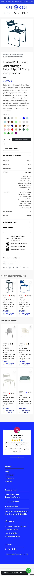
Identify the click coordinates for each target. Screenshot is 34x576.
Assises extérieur (17, 54)
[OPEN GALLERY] (17, 33)
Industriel (28, 172)
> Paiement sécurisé (11, 529)
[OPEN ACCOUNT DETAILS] (19, 13)
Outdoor (6, 54)
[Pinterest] (12, 549)
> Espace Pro (9, 478)
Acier (29, 212)
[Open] (27, 13)
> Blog (7, 471)
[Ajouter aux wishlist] (4, 144)
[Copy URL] (27, 267)
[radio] (5, 118)
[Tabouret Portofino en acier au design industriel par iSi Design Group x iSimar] (9, 286)
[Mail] (24, 267)
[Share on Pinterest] (20, 267)
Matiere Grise (21, 392)
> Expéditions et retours (12, 536)
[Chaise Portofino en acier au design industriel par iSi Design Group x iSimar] (25, 286)
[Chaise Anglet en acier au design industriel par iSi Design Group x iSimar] (9, 379)
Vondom (5, 343)
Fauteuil (11, 264)
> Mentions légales (11, 533)
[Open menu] (7, 13)
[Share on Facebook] (13, 267)
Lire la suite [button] (17, 452)
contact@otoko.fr (12, 506)
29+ (14, 295)
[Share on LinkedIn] (17, 267)
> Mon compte (9, 475)
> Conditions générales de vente (15, 526)
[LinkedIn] (15, 549)
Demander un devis (11, 149)
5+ (30, 392)
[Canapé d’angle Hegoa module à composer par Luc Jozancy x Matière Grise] (25, 379)
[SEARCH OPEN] (15, 13)
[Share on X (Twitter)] (9, 267)
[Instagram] (9, 549)
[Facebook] (6, 549)
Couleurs (6, 115)
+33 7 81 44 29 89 (12, 501)
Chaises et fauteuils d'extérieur (13, 56)
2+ (14, 343)
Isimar (29, 215)
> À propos (8, 481)
